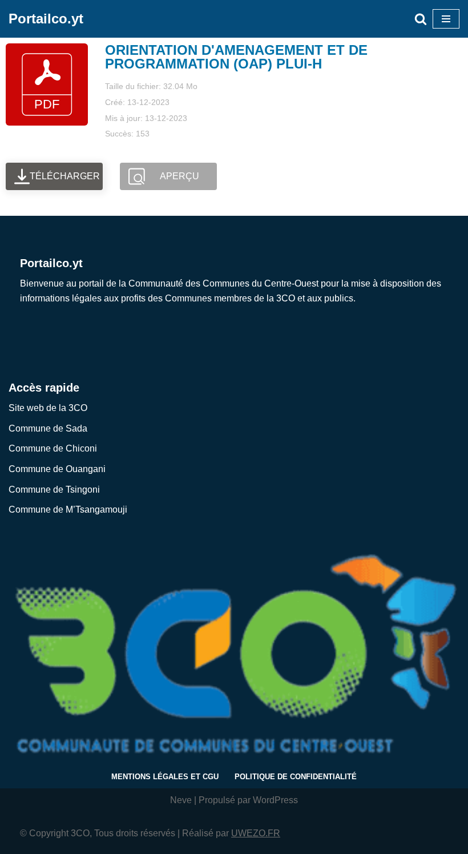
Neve (181, 800)
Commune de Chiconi (53, 448)
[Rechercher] (420, 19)
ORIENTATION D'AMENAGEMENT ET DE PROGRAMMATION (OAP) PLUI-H (236, 56)
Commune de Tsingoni (54, 489)
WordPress (275, 800)
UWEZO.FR (255, 833)
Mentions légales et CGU (165, 776)
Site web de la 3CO (48, 408)
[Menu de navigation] (446, 19)
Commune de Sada (48, 428)
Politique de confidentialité (296, 776)
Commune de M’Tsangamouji (68, 509)
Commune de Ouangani (57, 469)
